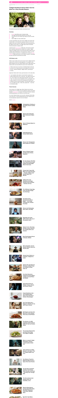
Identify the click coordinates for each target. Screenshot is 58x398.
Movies (14, 4)
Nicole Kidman (15, 91)
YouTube (13, 99)
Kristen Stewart (18, 47)
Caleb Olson (33, 11)
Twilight (13, 34)
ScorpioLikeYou (11, 4)
